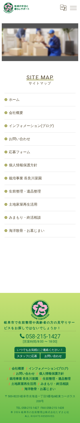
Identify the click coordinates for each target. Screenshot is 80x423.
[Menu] (73, 7)
